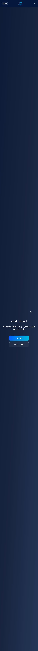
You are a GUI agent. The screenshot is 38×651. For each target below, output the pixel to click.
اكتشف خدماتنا (19, 345)
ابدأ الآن (19, 338)
